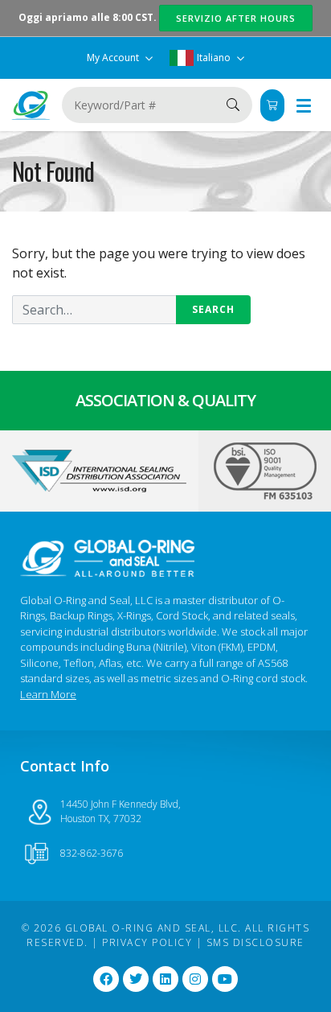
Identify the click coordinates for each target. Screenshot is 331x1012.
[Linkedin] (165, 979)
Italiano (213, 57)
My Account (114, 57)
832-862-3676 (91, 853)
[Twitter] (136, 979)
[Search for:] (131, 309)
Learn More (48, 694)
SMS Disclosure (255, 942)
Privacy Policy (147, 942)
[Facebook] (106, 979)
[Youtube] (225, 979)
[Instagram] (195, 979)
